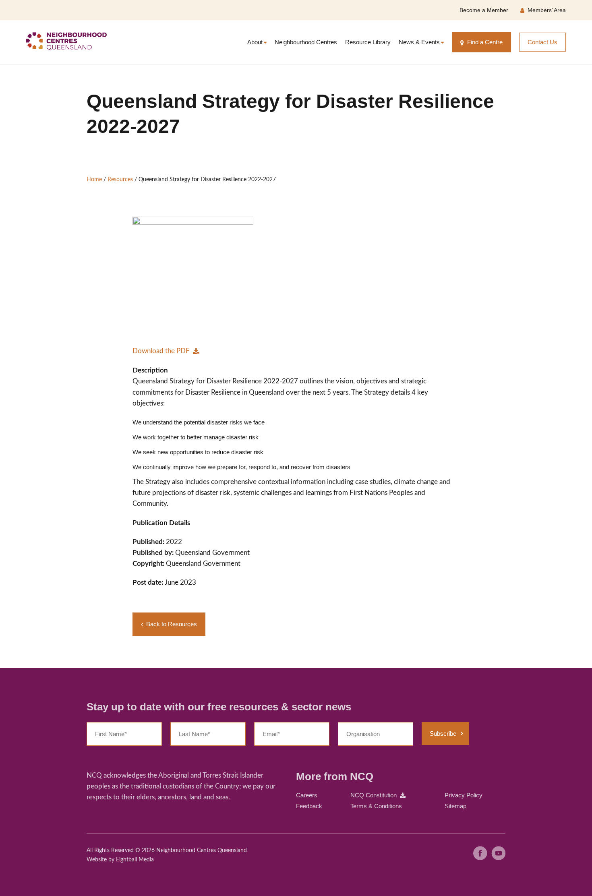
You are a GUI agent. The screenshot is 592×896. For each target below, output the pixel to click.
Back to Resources (171, 624)
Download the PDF (161, 351)
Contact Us (542, 42)
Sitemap (455, 806)
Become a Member (484, 10)
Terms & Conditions (376, 806)
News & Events (419, 42)
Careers (306, 795)
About (255, 42)
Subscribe (443, 733)
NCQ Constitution (373, 795)
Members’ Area (547, 10)
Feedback (309, 806)
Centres (306, 42)
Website (97, 860)
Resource (368, 42)
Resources (120, 179)
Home (94, 179)
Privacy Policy (463, 795)
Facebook (480, 853)
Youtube (498, 853)
